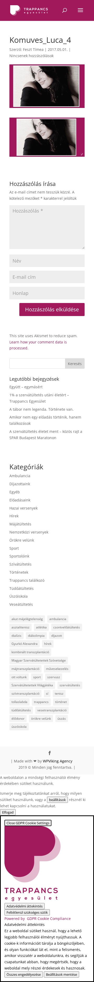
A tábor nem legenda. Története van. (41, 409)
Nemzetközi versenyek (28, 532)
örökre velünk (41, 718)
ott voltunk (19, 677)
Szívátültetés (20, 564)
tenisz (59, 693)
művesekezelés (57, 668)
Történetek (18, 572)
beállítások (57, 799)
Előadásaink (19, 500)
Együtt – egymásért (26, 386)
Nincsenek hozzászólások (31, 55)
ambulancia (57, 619)
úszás (61, 718)
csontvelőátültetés (66, 627)
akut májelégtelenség (27, 619)
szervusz (53, 677)
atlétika (41, 627)
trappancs (41, 702)
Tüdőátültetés (21, 588)
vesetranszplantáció (52, 710)
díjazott (56, 635)
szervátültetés (70, 685)
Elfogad (8, 812)
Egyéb (14, 491)
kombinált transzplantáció (30, 652)
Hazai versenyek (23, 508)
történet (61, 702)
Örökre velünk (21, 540)
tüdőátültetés (21, 710)
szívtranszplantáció (25, 693)
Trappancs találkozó (26, 580)
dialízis (16, 635)
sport (37, 677)
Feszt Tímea (33, 49)
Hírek (14, 515)
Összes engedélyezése (24, 974)
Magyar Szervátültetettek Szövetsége (38, 660)
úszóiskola (19, 726)
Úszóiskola (18, 596)
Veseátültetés (21, 604)
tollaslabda (19, 702)
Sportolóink (19, 556)
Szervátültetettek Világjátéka (32, 685)
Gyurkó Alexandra (24, 643)
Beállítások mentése (61, 974)
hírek (47, 643)
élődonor (18, 718)
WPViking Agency (57, 761)
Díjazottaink (19, 483)
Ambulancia (19, 475)
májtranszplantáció (25, 668)
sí (47, 693)
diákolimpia (36, 635)
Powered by (37, 918)
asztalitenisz (20, 627)
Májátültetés (20, 524)
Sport (14, 548)
